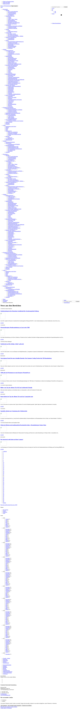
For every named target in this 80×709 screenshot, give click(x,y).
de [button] (52, 10)
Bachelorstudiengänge (12, 58)
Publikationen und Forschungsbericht (13, 113)
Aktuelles (7, 155)
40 (3, 496)
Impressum (5, 659)
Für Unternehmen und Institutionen (15, 148)
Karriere (4, 285)
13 (3, 465)
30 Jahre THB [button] (8, 32)
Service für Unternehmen (10, 259)
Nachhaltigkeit (11, 14)
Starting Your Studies (12, 97)
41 (3, 497)
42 (3, 498)
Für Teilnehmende (11, 149)
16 (3, 469)
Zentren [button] (7, 40)
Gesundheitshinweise (10, 138)
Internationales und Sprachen (13, 43)
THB (1, 7)
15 (3, 468)
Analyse (3, 701)
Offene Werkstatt (9, 122)
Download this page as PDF (11, 504)
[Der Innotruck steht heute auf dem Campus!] (3, 445)
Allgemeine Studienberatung (13, 77)
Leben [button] (4, 125)
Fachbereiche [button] (8, 24)
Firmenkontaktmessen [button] (10, 145)
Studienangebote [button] (9, 56)
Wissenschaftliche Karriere (11, 264)
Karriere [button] (4, 141)
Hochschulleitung (11, 20)
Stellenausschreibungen (10, 142)
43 (3, 499)
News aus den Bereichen (13, 11)
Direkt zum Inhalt (6, 2)
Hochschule (5, 154)
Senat (9, 30)
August (7, 519)
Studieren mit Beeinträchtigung (14, 82)
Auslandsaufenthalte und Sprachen (15, 99)
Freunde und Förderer (12, 23)
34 (3, 489)
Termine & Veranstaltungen (11, 182)
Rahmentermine (11, 39)
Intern (53, 13)
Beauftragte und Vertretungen (14, 22)
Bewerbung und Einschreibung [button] (12, 65)
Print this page (3, 504)
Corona (9, 135)
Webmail (4, 666)
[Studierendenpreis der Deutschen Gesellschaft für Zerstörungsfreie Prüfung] (2, 318)
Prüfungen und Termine (10, 230)
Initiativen (7, 281)
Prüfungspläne (11, 87)
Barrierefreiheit (6, 662)
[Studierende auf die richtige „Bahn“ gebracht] (3, 349)
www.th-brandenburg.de (5, 695)
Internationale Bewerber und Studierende (16, 79)
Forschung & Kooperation (8, 252)
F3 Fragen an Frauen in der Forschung (15, 120)
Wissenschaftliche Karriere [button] (11, 119)
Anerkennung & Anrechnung (14, 80)
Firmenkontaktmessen (10, 290)
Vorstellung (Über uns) (10, 160)
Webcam (4, 661)
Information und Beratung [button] (11, 74)
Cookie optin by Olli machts (6, 707)
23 (3, 477)
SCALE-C (8, 124)
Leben (4, 270)
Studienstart (10, 96)
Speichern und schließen (26, 705)
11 (3, 463)
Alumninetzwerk (9, 139)
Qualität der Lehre (11, 47)
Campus (9, 18)
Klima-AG (10, 137)
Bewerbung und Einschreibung (12, 210)
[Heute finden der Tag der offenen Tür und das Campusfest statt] (3, 402)
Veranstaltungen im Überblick (14, 53)
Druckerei (10, 105)
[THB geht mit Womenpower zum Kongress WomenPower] (3, 378)
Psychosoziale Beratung (12, 84)
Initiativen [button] (7, 136)
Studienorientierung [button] (9, 50)
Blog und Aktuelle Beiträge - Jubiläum (15, 36)
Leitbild (9, 17)
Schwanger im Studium (12, 133)
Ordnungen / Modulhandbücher (14, 94)
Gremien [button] (7, 29)
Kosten (9, 70)
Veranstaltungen (11, 38)
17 (3, 470)
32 (3, 487)
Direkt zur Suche (6, 3)
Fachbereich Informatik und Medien (15, 26)
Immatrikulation (11, 67)
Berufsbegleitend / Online (13, 60)
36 (3, 491)
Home (4, 299)
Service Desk (10, 76)
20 (3, 473)
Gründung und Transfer (12, 42)
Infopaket (10, 55)
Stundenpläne (10, 90)
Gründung (10, 103)
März (7, 524)
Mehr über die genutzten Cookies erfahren (8, 706)
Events (4, 510)
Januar (7, 526)
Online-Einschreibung (12, 66)
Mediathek (5, 667)
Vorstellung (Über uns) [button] (10, 15)
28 (3, 482)
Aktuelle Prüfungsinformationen (14, 86)
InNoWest (8, 123)
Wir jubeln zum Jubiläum (13, 34)
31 (3, 486)
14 (3, 467)
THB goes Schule (11, 51)
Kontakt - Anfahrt (6, 658)
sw (52, 9)
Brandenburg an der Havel (11, 126)
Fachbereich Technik (12, 27)
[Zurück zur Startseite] (5, 5)
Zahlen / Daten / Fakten (12, 19)
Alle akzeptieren (4, 705)
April (7, 523)
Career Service (11, 100)
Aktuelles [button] (7, 10)
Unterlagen (10, 69)
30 (3, 484)
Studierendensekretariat (12, 78)
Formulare (10, 72)
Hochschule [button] (5, 9)
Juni (6, 521)
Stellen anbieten (11, 117)
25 (3, 479)
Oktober (7, 531)
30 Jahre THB (8, 177)
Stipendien (10, 98)
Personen (5, 669)
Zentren (7, 185)
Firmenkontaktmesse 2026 (13, 147)
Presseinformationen (12, 12)
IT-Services (10, 106)
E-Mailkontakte (3, 693)
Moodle (4, 668)
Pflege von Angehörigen (13, 132)
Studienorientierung (9, 195)
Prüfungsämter (11, 88)
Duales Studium (11, 61)
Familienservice (9, 275)
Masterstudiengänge (12, 59)
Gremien (7, 174)
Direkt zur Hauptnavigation (8, 1)
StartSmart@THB (11, 75)
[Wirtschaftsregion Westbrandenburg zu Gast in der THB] (2, 335)
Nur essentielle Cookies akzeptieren (14, 705)
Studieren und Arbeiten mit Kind (14, 134)
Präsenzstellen (11, 45)
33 (3, 488)
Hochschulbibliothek (12, 46)
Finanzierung (10, 101)
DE (55, 11)
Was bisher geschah (12, 33)
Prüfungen (5, 512)
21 (3, 474)
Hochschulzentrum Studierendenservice (16, 41)
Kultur (7, 128)
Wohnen (7, 127)
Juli (6, 520)
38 (3, 493)
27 (3, 481)
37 (3, 492)
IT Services (10, 48)
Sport (7, 129)
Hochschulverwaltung (12, 21)
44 (3, 500)
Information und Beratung (11, 219)
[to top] (0, 656)
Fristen (9, 71)
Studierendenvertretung (12, 31)
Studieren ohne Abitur (12, 62)
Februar (7, 525)
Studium (4, 194)
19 (3, 472)
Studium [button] (4, 49)
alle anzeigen (5, 509)
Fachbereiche (8, 169)
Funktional (4, 700)
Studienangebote (9, 201)
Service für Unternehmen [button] (10, 114)
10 (3, 462)
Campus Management (7, 672)
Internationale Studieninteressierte (14, 63)
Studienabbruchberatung (13, 81)
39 (3, 495)
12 (3, 464)
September (8, 532)
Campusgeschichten (12, 13)
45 (3, 501)
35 (3, 490)
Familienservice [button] (9, 130)
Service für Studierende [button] (10, 95)
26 (3, 480)
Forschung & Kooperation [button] (8, 107)
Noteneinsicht (10, 89)
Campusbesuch (11, 52)
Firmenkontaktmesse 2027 (13, 146)
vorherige (5, 451)
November (8, 530)
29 (3, 483)
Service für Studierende (10, 240)
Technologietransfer (12, 115)
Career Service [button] (8, 143)
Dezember (8, 529)
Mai (6, 522)
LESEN (2, 322)
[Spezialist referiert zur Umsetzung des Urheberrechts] (3, 416)
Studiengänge (10, 57)
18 (3, 471)
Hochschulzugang (11, 68)
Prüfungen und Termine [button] (10, 85)
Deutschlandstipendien (12, 118)
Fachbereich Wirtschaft (12, 28)
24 (3, 478)
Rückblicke (10, 151)
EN (55, 12)
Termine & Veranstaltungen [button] (11, 37)
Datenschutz (5, 660)
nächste (4, 502)
